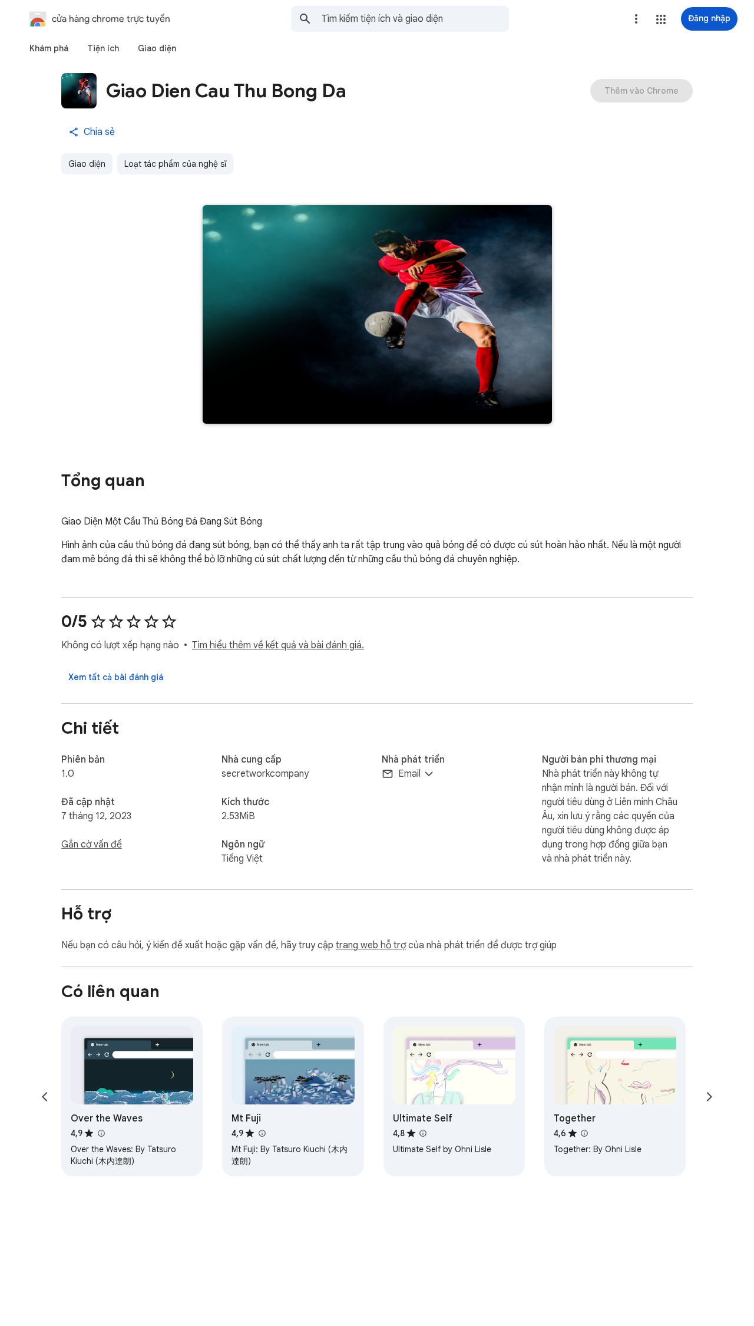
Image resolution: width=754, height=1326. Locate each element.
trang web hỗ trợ (371, 945)
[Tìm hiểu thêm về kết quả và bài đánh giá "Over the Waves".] (101, 1133)
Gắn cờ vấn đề (91, 844)
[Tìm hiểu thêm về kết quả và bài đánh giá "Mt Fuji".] (261, 1133)
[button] (661, 19)
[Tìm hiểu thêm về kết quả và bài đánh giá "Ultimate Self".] (423, 1133)
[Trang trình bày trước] (45, 1097)
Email (409, 774)
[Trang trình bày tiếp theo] (709, 1097)
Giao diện (86, 164)
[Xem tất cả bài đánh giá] (115, 677)
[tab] (49, 48)
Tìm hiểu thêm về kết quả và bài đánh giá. (278, 645)
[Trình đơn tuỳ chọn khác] (636, 19)
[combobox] (415, 19)
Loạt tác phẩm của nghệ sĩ (175, 164)
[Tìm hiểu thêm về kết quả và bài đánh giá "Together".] (584, 1133)
